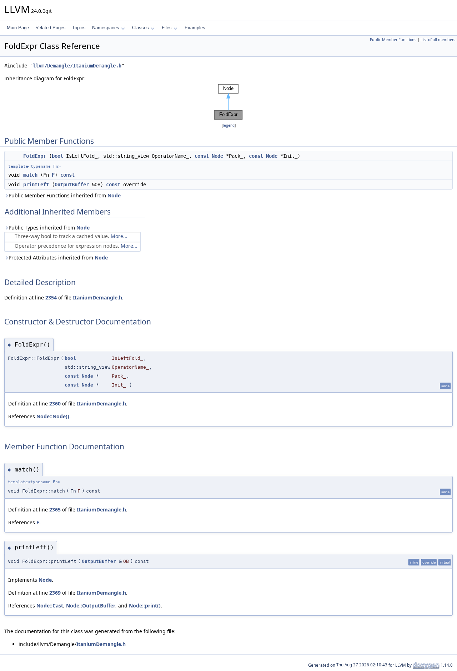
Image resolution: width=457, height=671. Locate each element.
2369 (55, 592)
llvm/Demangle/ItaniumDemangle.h (77, 66)
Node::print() (145, 605)
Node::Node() (52, 416)
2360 (55, 403)
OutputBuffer (72, 184)
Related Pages (50, 27)
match (30, 175)
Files (167, 27)
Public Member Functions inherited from (65, 195)
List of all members (438, 39)
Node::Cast (49, 605)
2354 (51, 297)
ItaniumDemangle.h (97, 297)
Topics (79, 27)
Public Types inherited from (49, 227)
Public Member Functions (393, 39)
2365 (55, 509)
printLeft (36, 184)
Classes (140, 27)
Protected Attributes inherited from (58, 257)
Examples (195, 27)
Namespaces (105, 27)
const (202, 156)
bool (57, 156)
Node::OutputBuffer (90, 605)
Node (217, 156)
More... (119, 236)
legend (229, 125)
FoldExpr (34, 156)
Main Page (18, 27)
